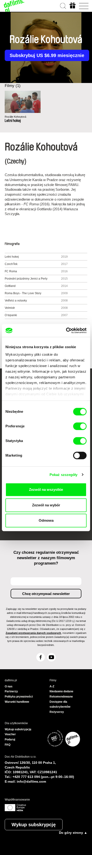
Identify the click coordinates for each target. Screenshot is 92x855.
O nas (9, 686)
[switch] (80, 426)
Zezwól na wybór (46, 505)
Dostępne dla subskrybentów (60, 704)
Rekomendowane (61, 696)
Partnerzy (11, 691)
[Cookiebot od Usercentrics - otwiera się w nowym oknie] (66, 330)
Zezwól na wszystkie (46, 489)
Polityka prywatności (19, 696)
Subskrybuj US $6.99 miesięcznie (47, 55)
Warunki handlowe (17, 701)
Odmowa (46, 520)
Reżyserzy (57, 712)
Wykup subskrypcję (34, 824)
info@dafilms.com (31, 781)
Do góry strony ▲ (73, 832)
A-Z (52, 686)
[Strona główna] (14, 6)
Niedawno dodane (61, 691)
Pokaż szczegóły (64, 475)
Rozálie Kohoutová (15, 116)
